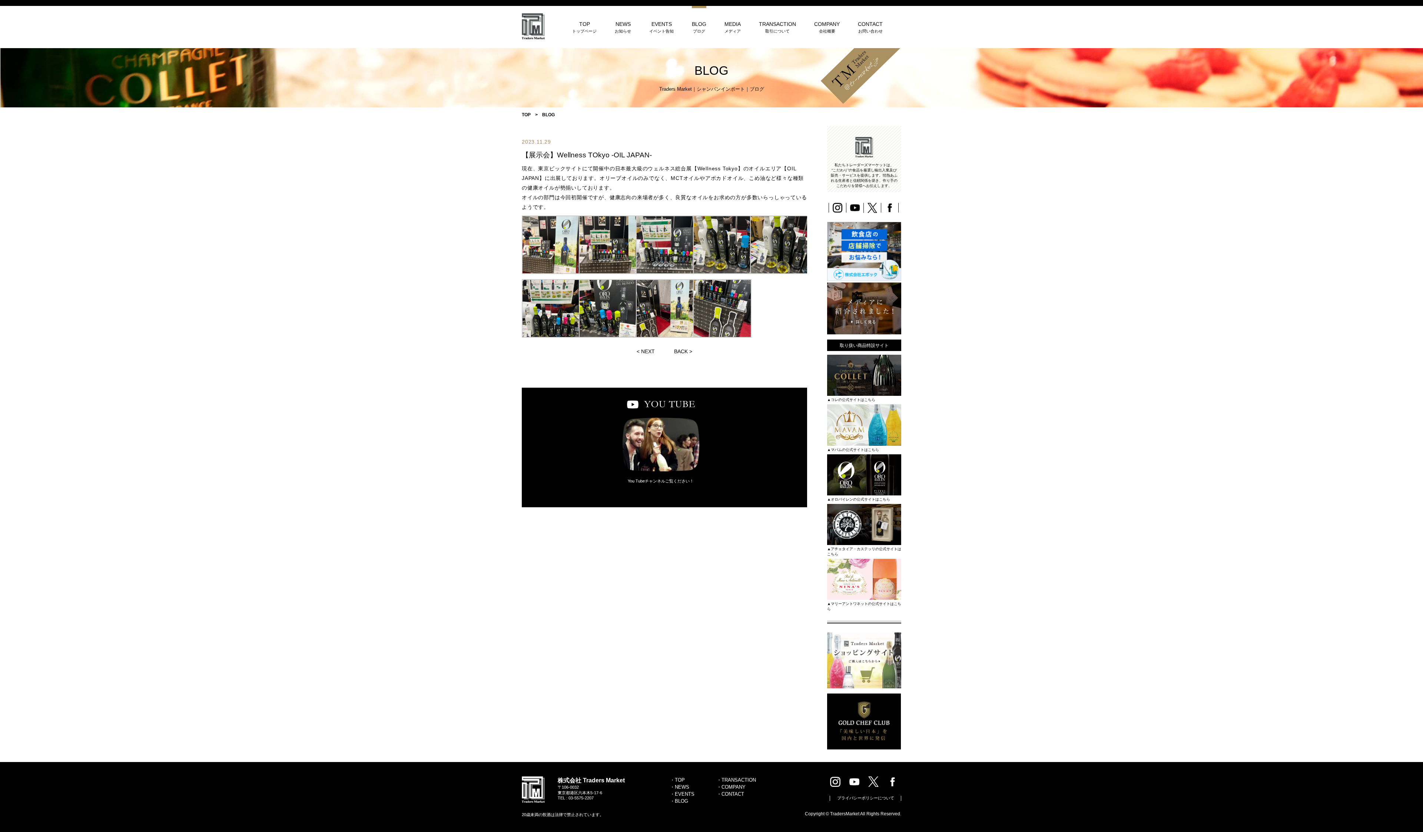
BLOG (699, 27)
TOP (584, 27)
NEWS (623, 27)
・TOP (677, 780)
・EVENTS (682, 794)
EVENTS (661, 27)
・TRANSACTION (736, 780)
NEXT (648, 351)
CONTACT (870, 27)
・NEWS (679, 787)
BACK (681, 351)
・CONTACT (730, 794)
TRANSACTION (777, 27)
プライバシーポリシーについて (865, 798)
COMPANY (827, 27)
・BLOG (679, 801)
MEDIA (732, 27)
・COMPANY (731, 787)
